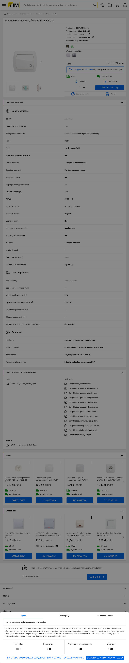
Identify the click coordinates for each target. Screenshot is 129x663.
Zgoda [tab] (23, 616)
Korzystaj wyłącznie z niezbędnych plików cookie (34, 658)
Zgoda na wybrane (74, 658)
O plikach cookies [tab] (105, 616)
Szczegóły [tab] (64, 616)
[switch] (49, 649)
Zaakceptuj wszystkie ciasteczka (105, 658)
